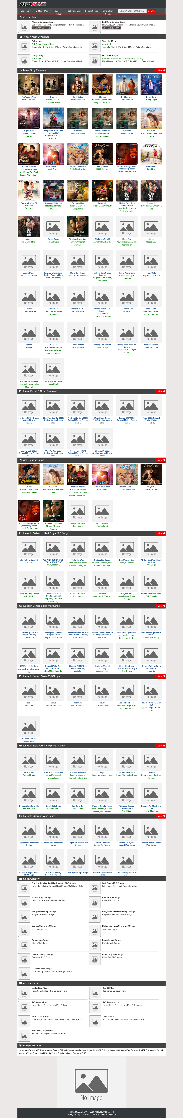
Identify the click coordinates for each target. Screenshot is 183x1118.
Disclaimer (86, 1115)
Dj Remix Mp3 (42, 11)
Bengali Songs (91, 11)
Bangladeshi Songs (108, 12)
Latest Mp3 (26, 11)
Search (151, 11)
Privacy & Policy (73, 1115)
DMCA (94, 1115)
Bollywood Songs (75, 11)
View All (161, 70)
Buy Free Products (59, 12)
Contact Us (102, 1115)
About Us (112, 1115)
